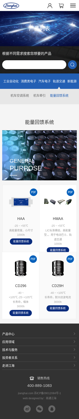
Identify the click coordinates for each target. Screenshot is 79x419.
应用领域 (8, 342)
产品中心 (8, 334)
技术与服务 (10, 349)
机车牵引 (39, 95)
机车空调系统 (20, 95)
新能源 (72, 81)
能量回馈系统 (59, 95)
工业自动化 (11, 81)
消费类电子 (28, 81)
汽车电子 (44, 81)
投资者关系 (10, 357)
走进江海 (8, 365)
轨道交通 (59, 81)
